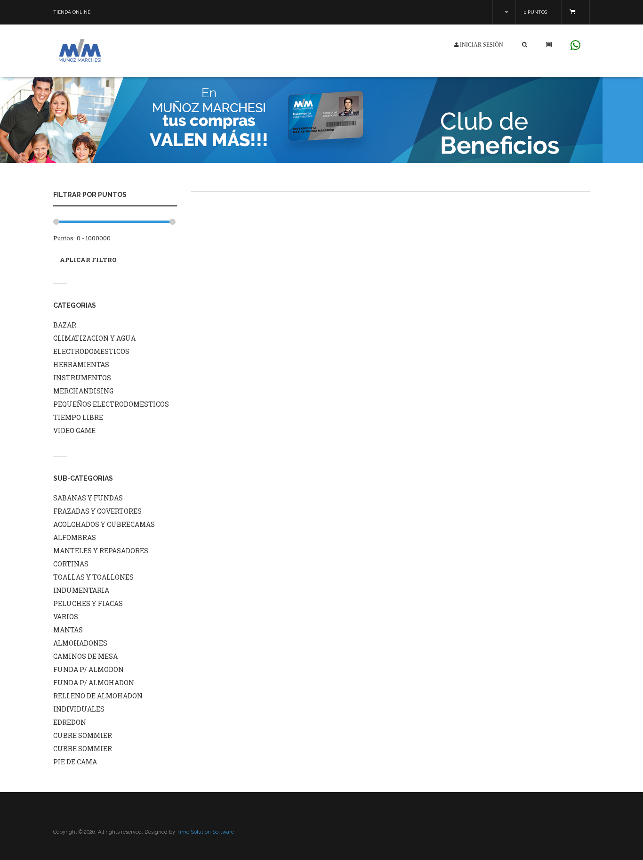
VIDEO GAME (74, 430)
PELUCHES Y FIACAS (88, 603)
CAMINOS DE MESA (85, 656)
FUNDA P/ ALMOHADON (93, 682)
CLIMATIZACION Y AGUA (94, 338)
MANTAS (68, 629)
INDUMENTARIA (81, 590)
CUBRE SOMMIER (82, 735)
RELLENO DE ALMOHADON (98, 695)
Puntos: (64, 238)
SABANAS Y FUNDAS (88, 497)
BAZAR (64, 324)
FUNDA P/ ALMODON (88, 669)
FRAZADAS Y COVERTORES (97, 511)
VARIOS (65, 616)
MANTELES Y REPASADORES (100, 550)
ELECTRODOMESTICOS (91, 351)
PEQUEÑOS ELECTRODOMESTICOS (111, 404)
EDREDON (69, 722)
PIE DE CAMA (75, 761)
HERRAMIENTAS (81, 364)
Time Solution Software (205, 832)
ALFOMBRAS (74, 537)
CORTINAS (70, 563)
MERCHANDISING (83, 390)
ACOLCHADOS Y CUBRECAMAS (104, 524)
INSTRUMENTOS (82, 377)
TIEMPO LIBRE (78, 417)
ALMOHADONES (80, 643)
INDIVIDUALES (78, 708)
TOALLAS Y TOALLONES (93, 577)
